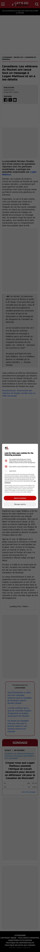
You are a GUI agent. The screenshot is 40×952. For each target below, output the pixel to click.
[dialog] (20, 476)
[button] (20, 471)
